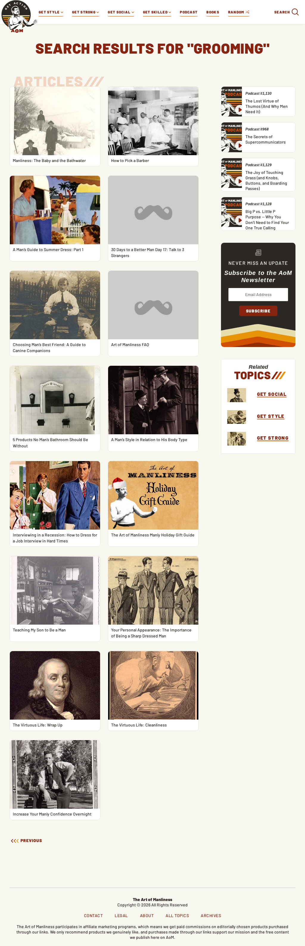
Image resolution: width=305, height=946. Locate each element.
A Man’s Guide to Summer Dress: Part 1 (48, 249)
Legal (121, 915)
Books (212, 12)
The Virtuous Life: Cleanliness (139, 724)
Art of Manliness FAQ (130, 344)
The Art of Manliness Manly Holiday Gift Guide (152, 534)
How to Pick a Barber (130, 160)
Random (236, 12)
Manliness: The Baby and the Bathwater (49, 160)
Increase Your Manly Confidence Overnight (52, 813)
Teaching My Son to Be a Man (39, 629)
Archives (211, 915)
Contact (93, 915)
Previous (30, 840)
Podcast (188, 12)
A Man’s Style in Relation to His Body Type (149, 439)
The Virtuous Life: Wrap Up (38, 724)
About (147, 915)
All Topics (177, 915)
